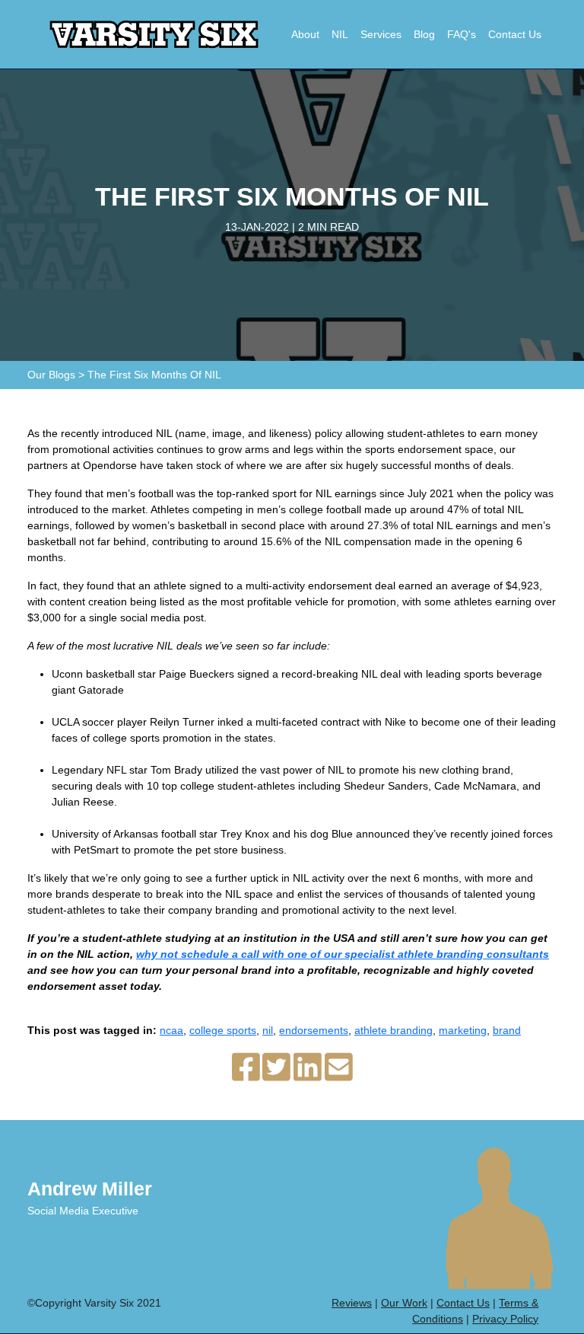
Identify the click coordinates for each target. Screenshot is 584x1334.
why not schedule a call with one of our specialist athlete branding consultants (342, 954)
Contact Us (514, 34)
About (305, 34)
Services (381, 34)
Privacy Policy (505, 1319)
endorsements (313, 1030)
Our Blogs (51, 375)
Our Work (404, 1303)
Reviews (352, 1303)
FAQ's (461, 34)
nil (267, 1030)
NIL (340, 34)
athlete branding (393, 1030)
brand (507, 1030)
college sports (222, 1030)
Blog (424, 34)
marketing (463, 1030)
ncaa (171, 1030)
